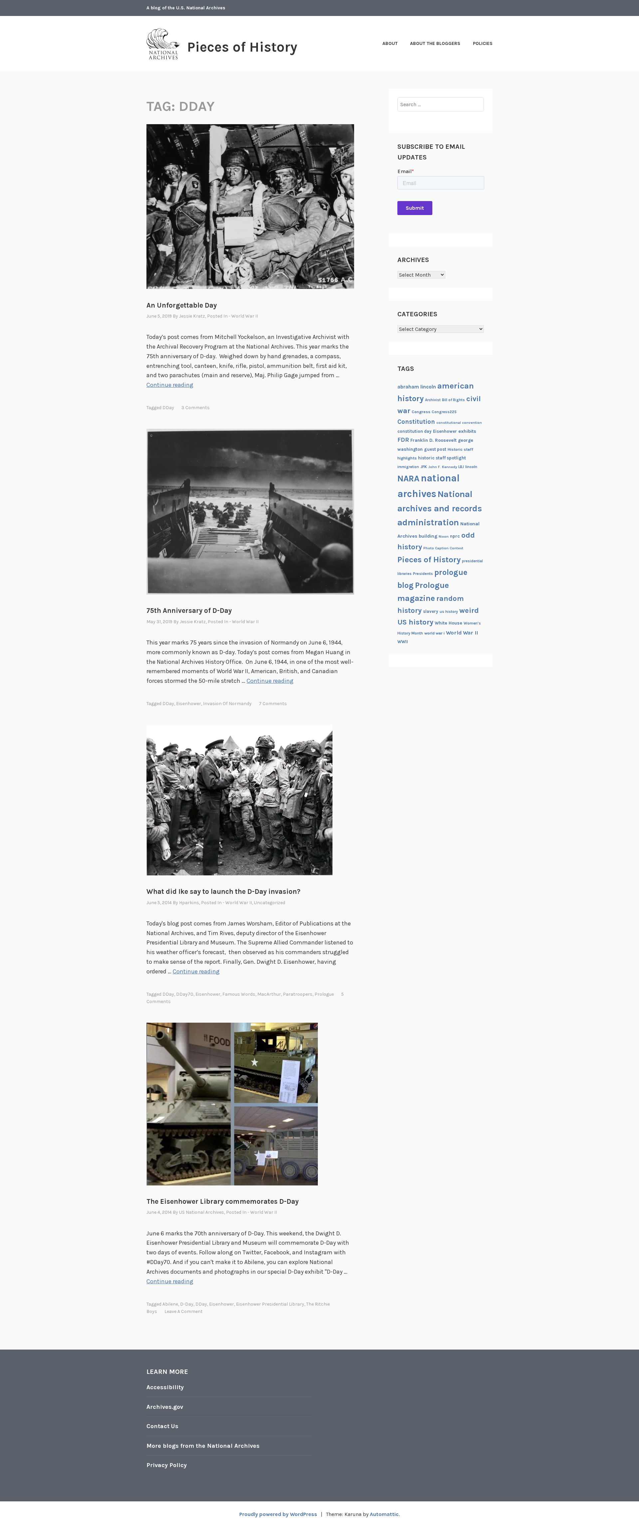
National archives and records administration (439, 508)
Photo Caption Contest (443, 548)
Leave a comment (183, 1311)
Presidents (423, 573)
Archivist (433, 400)
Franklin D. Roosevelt (433, 440)
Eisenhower (188, 703)
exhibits (467, 431)
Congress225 (444, 411)
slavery (430, 611)
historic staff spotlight (442, 457)
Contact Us (162, 1426)
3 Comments (195, 407)
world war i (434, 633)
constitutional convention (459, 422)
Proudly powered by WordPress (278, 1514)
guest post (435, 449)
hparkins (189, 902)
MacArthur (269, 994)
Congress (421, 411)
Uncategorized (269, 902)
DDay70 (184, 994)
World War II (462, 633)
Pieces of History (242, 47)
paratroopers (298, 994)
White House (448, 623)
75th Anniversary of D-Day (189, 611)
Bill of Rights (453, 400)
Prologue (324, 994)
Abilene (170, 1304)
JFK (423, 466)
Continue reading (169, 384)
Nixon (444, 536)
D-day (186, 1304)
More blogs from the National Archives (203, 1445)
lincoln (471, 466)
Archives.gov (164, 1406)
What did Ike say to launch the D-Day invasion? (223, 891)
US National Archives (201, 1212)
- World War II (243, 316)
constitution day (414, 431)
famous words (238, 994)
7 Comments (273, 703)
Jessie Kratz (192, 316)
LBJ (461, 467)
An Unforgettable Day (181, 305)
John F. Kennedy (442, 467)
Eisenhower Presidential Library (270, 1304)
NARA (408, 478)
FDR (403, 439)
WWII (402, 641)
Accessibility (165, 1387)
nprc (455, 536)
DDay (168, 407)
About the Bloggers (435, 43)
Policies (483, 43)
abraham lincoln (416, 387)
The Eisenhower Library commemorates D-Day (222, 1201)
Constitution (416, 421)
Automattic (384, 1514)
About (390, 43)
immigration (408, 467)
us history (449, 611)
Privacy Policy (166, 1465)
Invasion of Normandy (227, 703)
